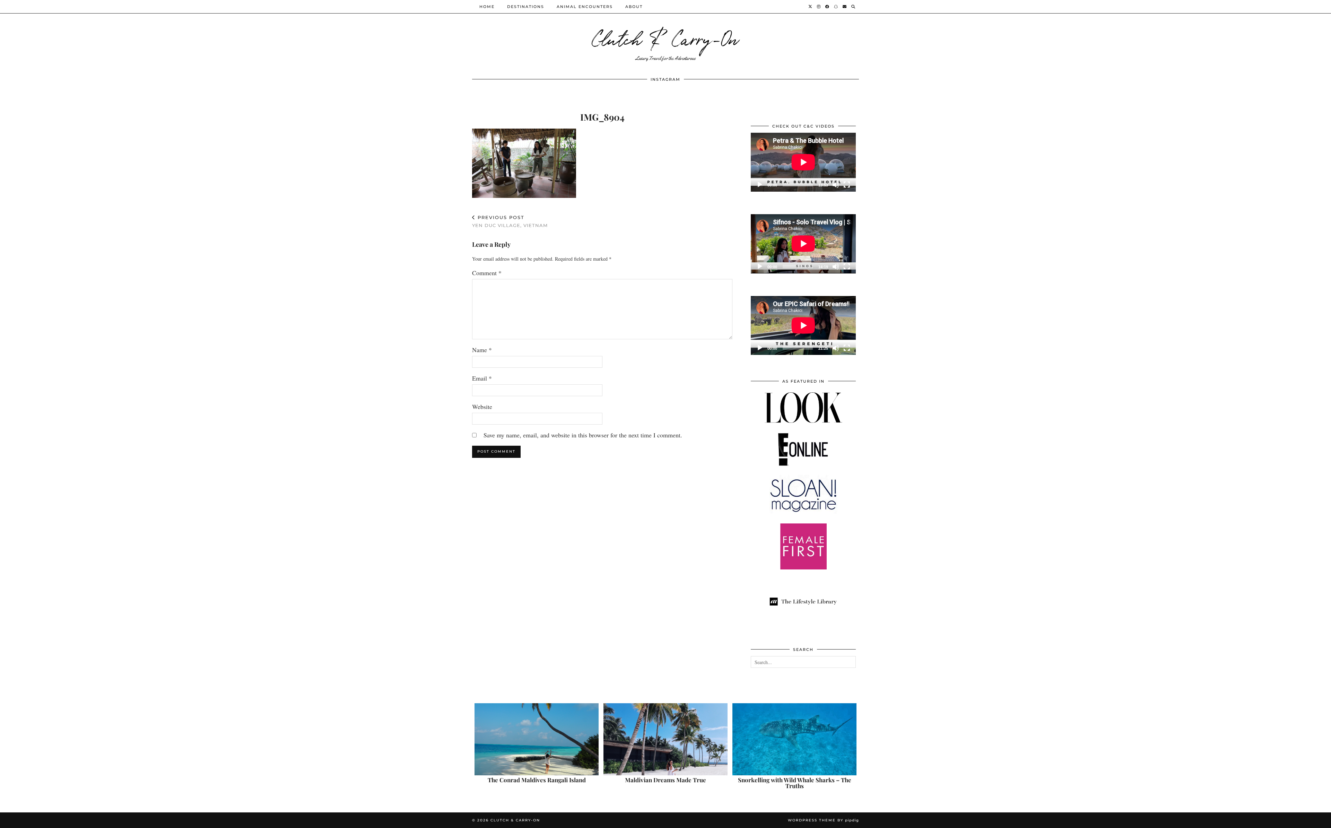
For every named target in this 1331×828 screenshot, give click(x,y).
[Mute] (835, 184)
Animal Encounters (585, 6)
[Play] (759, 184)
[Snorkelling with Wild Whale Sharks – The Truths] (794, 739)
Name (482, 350)
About (634, 6)
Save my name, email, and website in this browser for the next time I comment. (583, 435)
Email (482, 378)
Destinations (525, 6)
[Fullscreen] (846, 184)
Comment (487, 273)
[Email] (845, 6)
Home (487, 6)
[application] (803, 162)
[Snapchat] (836, 6)
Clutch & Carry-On (665, 38)
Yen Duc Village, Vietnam (510, 221)
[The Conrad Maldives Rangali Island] (537, 739)
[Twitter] (810, 6)
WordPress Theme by (823, 820)
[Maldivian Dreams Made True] (665, 739)
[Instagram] (819, 6)
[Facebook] (827, 6)
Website (482, 406)
